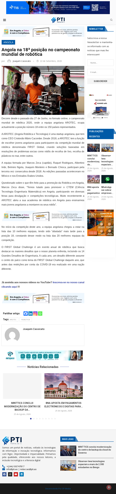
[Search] (111, 20)
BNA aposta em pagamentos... (93, 190)
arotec (13, 319)
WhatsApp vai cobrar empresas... (107, 190)
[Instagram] (35, 313)
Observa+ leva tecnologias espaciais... (107, 160)
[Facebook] (26, 313)
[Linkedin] (30, 313)
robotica (25, 319)
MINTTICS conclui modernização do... (93, 160)
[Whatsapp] (40, 313)
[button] (43, 355)
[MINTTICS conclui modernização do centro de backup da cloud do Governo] (22, 386)
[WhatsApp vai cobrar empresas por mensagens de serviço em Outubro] (107, 179)
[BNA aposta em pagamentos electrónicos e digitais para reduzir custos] (63, 386)
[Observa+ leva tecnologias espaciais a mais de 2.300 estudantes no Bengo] (107, 148)
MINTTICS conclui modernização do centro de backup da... (22, 406)
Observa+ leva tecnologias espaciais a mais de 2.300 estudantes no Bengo (91, 464)
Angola (8, 42)
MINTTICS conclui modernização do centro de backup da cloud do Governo (94, 450)
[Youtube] (16, 474)
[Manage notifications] (108, 487)
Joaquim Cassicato (22, 61)
